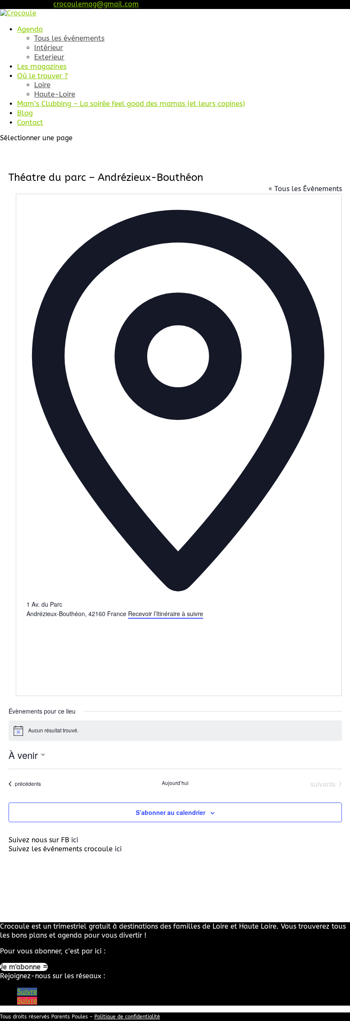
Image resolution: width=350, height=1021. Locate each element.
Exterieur (49, 57)
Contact (30, 122)
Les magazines (42, 66)
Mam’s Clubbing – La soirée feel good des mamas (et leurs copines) (131, 103)
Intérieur (48, 47)
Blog (25, 113)
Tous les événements (69, 38)
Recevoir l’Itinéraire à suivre (165, 613)
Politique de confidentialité (127, 1017)
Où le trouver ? (42, 75)
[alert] (175, 730)
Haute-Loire (54, 94)
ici (74, 840)
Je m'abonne (21, 967)
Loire (42, 84)
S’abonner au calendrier (170, 812)
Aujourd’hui (175, 782)
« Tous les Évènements (305, 189)
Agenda (30, 29)
